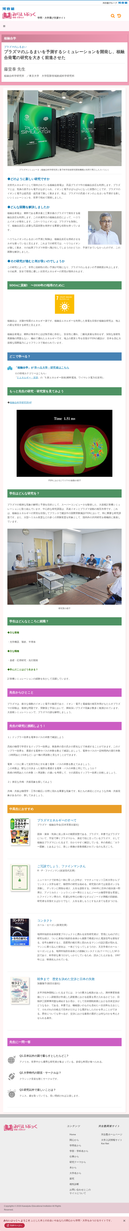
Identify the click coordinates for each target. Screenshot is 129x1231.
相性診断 (74, 1184)
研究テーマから (78, 1162)
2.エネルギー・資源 (27, 377)
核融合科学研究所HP (21, 402)
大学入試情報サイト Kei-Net (111, 1142)
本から (73, 1167)
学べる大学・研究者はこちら (51, 367)
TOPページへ (16, 1225)
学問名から (75, 1145)
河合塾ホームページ (111, 1134)
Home (73, 1134)
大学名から (75, 1173)
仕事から (74, 1156)
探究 (72, 1178)
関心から (74, 1140)
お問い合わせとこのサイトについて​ (80, 1191)
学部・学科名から (79, 1151)
